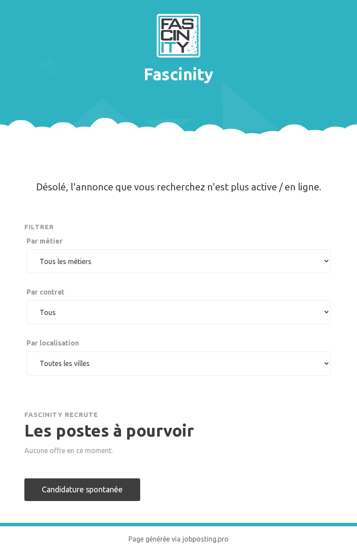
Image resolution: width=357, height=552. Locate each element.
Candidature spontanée (82, 489)
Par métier (45, 241)
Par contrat (45, 292)
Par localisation (53, 343)
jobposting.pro (205, 539)
